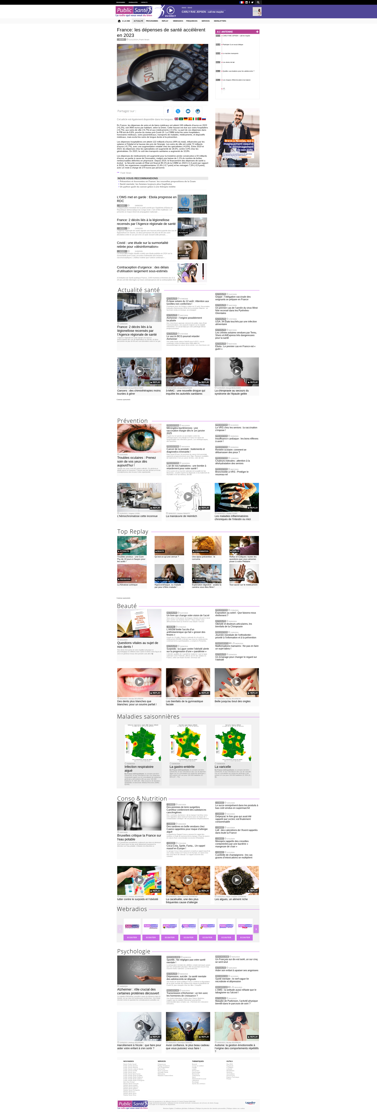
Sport (194, 1077)
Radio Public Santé (130, 1064)
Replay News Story (129, 1095)
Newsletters (230, 1070)
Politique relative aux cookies (236, 1108)
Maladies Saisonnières (165, 1075)
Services (229, 1072)
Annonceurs (230, 1075)
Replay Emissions (164, 1066)
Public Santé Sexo (129, 1072)
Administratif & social (199, 1079)
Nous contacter (163, 1070)
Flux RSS (229, 1064)
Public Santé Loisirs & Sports (133, 1069)
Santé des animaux (198, 1083)
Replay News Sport (129, 1093)
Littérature (195, 1080)
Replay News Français (130, 1083)
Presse (228, 1079)
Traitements (196, 1075)
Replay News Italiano (130, 1088)
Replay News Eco (129, 1092)
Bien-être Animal (128, 1082)
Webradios (161, 1074)
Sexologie (195, 1082)
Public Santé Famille (130, 1070)
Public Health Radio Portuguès (133, 1080)
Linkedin (229, 1069)
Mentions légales (168, 1108)
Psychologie (196, 1072)
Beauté (194, 1064)
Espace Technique (232, 1077)
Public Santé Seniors (130, 1066)
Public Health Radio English (132, 1075)
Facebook (229, 1066)
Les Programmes (163, 1067)
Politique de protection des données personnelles (211, 1108)
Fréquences (162, 1064)
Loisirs (194, 1069)
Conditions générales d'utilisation (185, 1108)
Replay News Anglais (130, 1085)
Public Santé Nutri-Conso (131, 1074)
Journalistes (230, 1074)
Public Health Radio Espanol (133, 1077)
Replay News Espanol (130, 1087)
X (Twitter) (229, 1067)
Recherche (161, 1069)
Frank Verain (144, 40)
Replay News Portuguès (131, 1090)
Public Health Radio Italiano (132, 1079)
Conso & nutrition (198, 1066)
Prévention (195, 1070)
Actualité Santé (163, 1072)
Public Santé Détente (130, 1067)
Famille (194, 1067)
